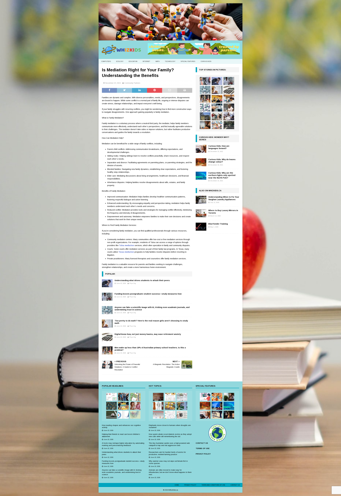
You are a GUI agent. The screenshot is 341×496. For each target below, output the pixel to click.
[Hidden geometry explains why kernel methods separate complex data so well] (123, 415)
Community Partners (132, 83)
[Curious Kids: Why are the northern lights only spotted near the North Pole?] (201, 176)
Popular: (110, 274)
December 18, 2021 (216, 165)
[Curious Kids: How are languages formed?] (201, 149)
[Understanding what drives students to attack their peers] (107, 283)
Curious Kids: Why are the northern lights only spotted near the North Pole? (221, 175)
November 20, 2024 (113, 83)
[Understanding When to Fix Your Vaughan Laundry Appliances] (201, 200)
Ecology (119, 61)
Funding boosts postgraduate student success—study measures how (148, 294)
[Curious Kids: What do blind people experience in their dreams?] (217, 415)
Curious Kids (206, 61)
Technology (170, 61)
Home (177, 485)
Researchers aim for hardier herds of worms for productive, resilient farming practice (167, 453)
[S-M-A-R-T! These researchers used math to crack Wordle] (135, 397)
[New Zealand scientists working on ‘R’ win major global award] (123, 397)
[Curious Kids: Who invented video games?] (217, 406)
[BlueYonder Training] (201, 227)
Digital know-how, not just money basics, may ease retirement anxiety (148, 334)
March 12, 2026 (215, 216)
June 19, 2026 (121, 353)
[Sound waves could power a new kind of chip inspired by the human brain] (170, 415)
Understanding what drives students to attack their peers (142, 280)
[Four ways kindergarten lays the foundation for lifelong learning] (217, 116)
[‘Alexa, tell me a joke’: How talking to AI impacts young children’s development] (217, 108)
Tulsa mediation (126, 245)
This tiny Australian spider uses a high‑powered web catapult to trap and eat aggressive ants (169, 444)
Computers (106, 61)
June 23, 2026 (108, 430)
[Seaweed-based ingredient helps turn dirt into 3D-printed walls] (158, 397)
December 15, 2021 (216, 151)
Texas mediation (126, 252)
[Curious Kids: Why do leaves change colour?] (201, 162)
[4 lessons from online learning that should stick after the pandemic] (205, 397)
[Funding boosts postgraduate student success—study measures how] (107, 297)
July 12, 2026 (214, 202)
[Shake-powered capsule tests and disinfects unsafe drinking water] (182, 415)
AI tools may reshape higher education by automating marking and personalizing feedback (123, 444)
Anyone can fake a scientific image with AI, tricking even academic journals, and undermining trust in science (121, 472)
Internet (146, 61)
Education (133, 61)
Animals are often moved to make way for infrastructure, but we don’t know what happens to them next (170, 472)
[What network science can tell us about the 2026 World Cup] (135, 415)
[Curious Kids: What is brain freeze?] (229, 415)
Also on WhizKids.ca (210, 191)
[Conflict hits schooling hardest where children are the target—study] (229, 125)
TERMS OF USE (203, 448)
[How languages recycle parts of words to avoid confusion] (111, 397)
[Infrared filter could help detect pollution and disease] (170, 397)
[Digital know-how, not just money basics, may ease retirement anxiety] (107, 337)
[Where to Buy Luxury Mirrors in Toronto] (201, 213)
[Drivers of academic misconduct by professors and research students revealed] (217, 99)
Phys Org (132, 283)
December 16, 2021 (216, 181)
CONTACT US (202, 443)
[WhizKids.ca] (170, 39)
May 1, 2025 (214, 227)
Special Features (188, 61)
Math (158, 61)
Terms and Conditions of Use (213, 485)
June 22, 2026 (121, 283)
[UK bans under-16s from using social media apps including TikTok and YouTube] (205, 125)
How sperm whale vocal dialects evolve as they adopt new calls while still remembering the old (170, 435)
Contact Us (235, 485)
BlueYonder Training (218, 224)
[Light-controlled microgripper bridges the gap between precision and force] (158, 415)
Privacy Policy (190, 485)
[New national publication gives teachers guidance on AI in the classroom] (229, 108)
